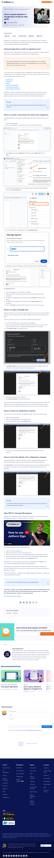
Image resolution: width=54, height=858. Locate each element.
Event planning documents (12, 87)
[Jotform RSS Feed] (16, 856)
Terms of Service (37, 730)
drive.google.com (13, 123)
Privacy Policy (29, 730)
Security (24, 852)
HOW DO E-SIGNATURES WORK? (9, 684)
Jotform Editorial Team (12, 22)
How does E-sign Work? (9, 687)
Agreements (9, 81)
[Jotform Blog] (14, 856)
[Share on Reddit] (30, 602)
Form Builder (27, 573)
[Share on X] (20, 602)
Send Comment (47, 726)
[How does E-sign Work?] (11, 676)
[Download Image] (48, 148)
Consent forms (9, 79)
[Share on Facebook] (23, 602)
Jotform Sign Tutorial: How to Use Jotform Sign (20, 522)
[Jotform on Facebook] (4, 856)
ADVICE (25, 684)
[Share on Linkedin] (27, 602)
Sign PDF (9, 107)
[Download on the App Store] (9, 818)
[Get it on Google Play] (9, 814)
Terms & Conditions (7, 852)
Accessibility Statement (33, 852)
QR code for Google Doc (41, 503)
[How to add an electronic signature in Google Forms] (34, 676)
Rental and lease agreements (13, 88)
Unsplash (19, 596)
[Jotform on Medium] (11, 856)
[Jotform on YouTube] (21, 856)
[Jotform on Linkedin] (9, 856)
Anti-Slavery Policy (44, 852)
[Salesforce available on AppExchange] (9, 823)
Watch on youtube (8, 543)
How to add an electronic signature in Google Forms (33, 688)
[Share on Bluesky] (33, 602)
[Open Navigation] (52, 2)
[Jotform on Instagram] (24, 856)
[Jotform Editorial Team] (5, 23)
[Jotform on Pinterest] (19, 856)
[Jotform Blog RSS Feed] (36, 602)
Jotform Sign (7, 566)
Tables (39, 573)
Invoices (8, 83)
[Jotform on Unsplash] (26, 856)
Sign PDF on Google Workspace (30, 582)
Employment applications (12, 85)
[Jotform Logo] (5, 2)
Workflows (33, 573)
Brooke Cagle (12, 596)
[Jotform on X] (6, 856)
